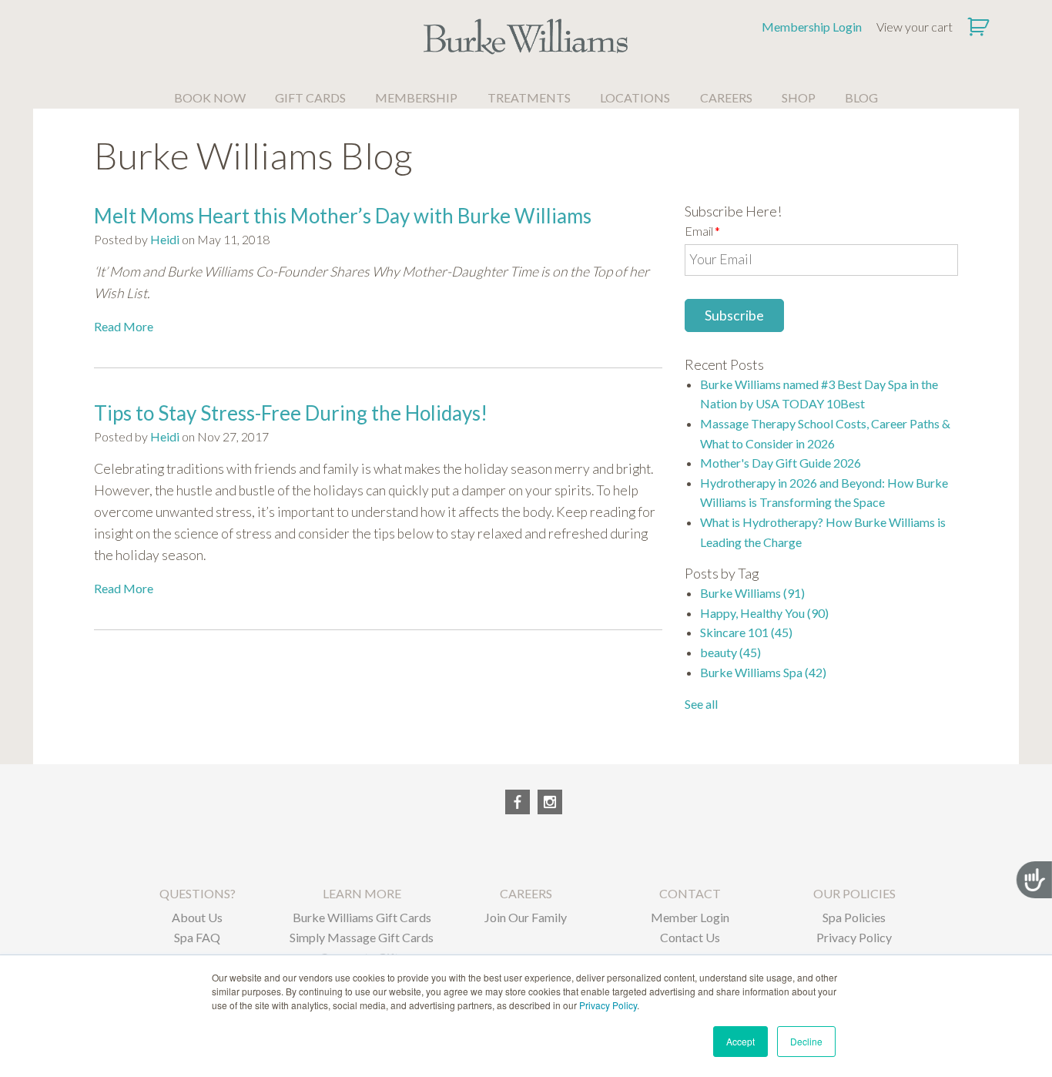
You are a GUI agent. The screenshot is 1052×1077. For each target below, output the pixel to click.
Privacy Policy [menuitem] (854, 937)
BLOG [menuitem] (861, 97)
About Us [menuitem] (197, 917)
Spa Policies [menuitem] (854, 917)
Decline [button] (806, 1041)
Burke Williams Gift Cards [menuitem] (362, 917)
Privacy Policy (608, 1005)
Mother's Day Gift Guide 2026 (780, 462)
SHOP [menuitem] (799, 97)
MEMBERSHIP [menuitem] (416, 97)
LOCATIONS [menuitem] (635, 97)
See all (701, 703)
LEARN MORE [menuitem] (362, 893)
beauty (730, 652)
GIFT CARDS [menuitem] (310, 97)
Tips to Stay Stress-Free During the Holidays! (290, 413)
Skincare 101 (746, 632)
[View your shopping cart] (980, 27)
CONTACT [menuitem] (690, 893)
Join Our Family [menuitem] (525, 917)
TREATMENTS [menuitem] (529, 97)
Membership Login (812, 26)
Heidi (164, 239)
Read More (123, 326)
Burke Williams (752, 592)
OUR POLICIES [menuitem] (854, 893)
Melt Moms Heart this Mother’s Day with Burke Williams (342, 215)
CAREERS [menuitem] (726, 97)
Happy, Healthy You (764, 613)
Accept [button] (740, 1041)
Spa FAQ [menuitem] (197, 937)
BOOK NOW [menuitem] (210, 97)
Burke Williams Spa (763, 672)
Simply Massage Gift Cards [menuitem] (362, 937)
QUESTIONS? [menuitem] (197, 893)
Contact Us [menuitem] (690, 937)
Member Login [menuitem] (690, 917)
